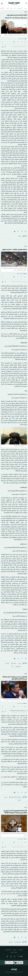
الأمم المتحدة (17, 941)
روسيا (5, 796)
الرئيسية (25, 7)
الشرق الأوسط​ (19, 7)
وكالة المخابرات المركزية (15, 796)
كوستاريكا (24, 370)
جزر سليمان (24, 584)
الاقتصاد (7, 7)
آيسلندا (7, 632)
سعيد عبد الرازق (21, 37)
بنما (12, 665)
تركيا (19, 235)
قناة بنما (15, 411)
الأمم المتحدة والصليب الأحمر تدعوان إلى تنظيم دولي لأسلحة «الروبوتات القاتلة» (15, 810)
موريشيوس (18, 665)
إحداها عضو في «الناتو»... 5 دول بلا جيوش (14, 248)
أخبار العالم (13, 662)
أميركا (19, 799)
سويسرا (11, 941)
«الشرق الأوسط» (19, 272)
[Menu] (26, 2)
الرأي (11, 7)
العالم (14, 7)
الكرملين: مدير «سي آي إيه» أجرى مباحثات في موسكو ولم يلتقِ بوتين (14, 677)
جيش (19, 662)
